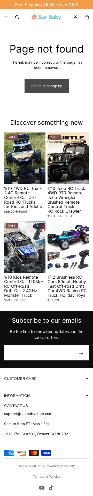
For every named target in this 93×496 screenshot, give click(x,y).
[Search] (17, 17)
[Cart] (86, 17)
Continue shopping (47, 86)
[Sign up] (81, 353)
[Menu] (6, 17)
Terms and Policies (46, 476)
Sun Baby (37, 466)
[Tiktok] (51, 488)
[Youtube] (42, 488)
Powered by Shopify (60, 466)
